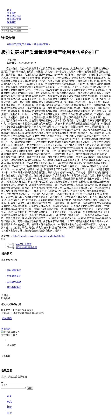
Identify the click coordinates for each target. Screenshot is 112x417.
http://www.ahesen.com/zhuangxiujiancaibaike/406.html (39, 236)
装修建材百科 (14, 19)
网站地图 (7, 318)
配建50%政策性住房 (26, 247)
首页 (9, 10)
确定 (30, 388)
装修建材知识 (14, 16)
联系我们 (11, 22)
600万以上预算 (24, 244)
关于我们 (11, 13)
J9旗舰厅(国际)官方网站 (19, 44)
